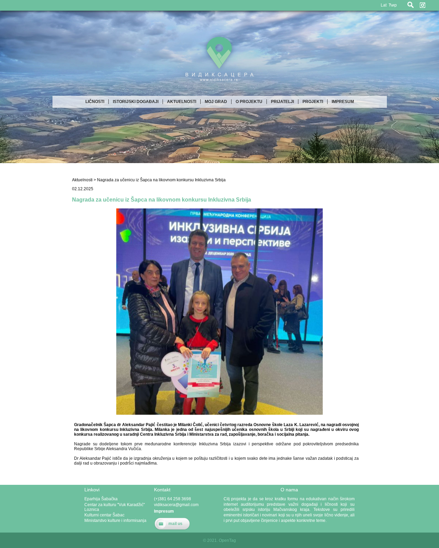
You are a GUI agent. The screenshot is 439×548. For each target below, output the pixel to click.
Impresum (343, 101)
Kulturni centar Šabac (104, 515)
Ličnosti (94, 101)
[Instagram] (422, 5)
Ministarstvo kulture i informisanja (115, 520)
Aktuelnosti (181, 101)
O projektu (249, 101)
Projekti (312, 101)
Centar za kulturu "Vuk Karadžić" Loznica (114, 507)
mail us (175, 523)
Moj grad (216, 101)
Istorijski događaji (135, 101)
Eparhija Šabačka (101, 498)
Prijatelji (282, 101)
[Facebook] (432, 5)
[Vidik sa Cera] (219, 85)
